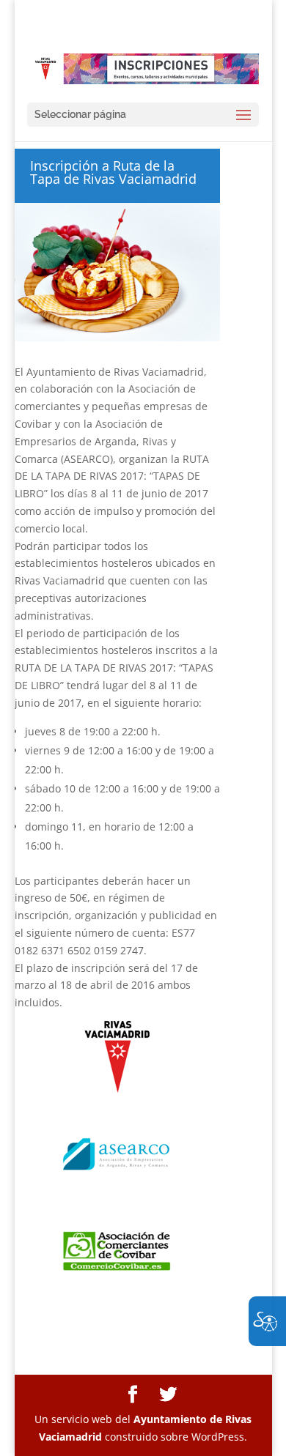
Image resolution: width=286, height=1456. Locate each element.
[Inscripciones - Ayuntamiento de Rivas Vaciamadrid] (143, 68)
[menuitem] (133, 1395)
